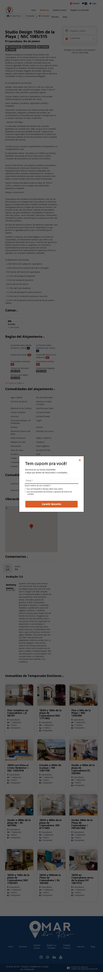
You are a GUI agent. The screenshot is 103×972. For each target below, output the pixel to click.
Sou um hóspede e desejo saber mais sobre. (44, 489)
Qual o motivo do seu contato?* (38, 485)
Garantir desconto (51, 504)
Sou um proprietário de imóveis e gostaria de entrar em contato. (49, 493)
